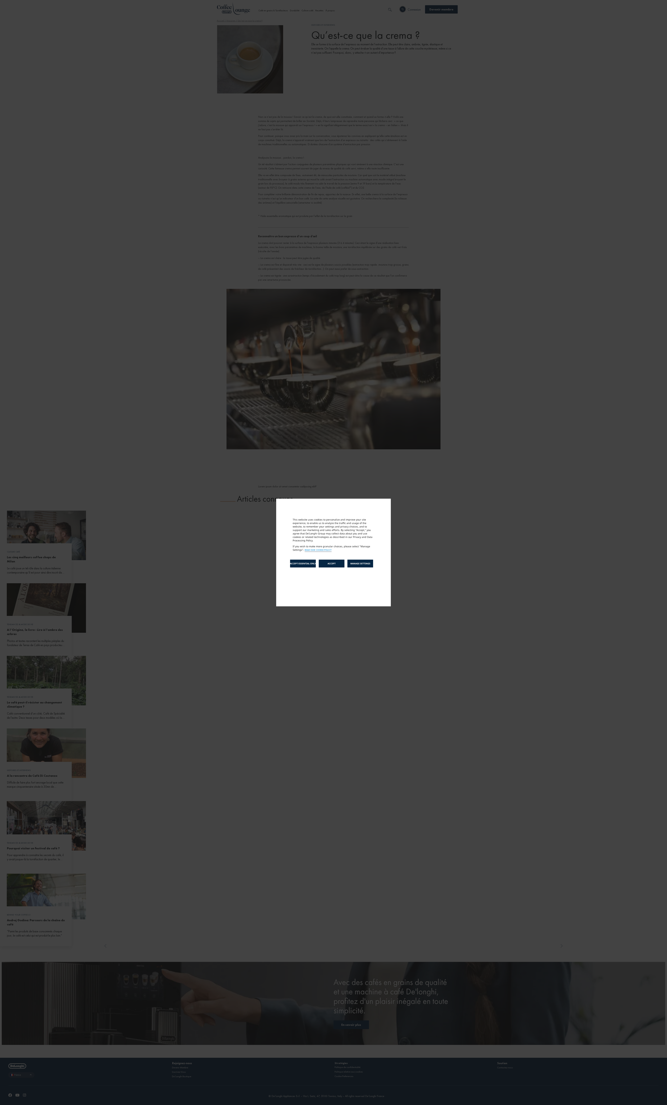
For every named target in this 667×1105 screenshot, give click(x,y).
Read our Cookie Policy (318, 550)
